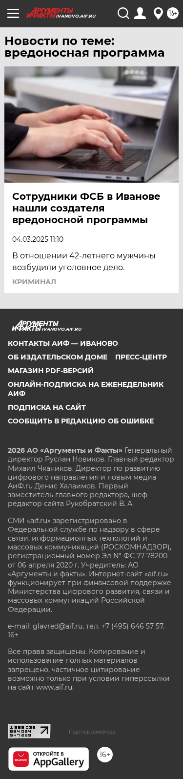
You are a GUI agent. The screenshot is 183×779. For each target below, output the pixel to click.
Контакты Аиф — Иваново (63, 343)
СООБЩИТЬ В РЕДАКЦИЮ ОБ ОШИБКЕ (81, 421)
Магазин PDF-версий (51, 370)
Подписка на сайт (47, 407)
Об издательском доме (57, 357)
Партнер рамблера (92, 732)
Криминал (34, 281)
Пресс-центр (141, 357)
